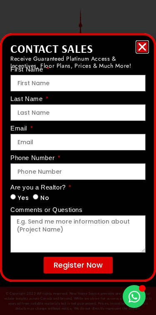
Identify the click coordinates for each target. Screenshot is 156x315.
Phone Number (33, 158)
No (44, 198)
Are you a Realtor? (38, 187)
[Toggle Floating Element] (134, 296)
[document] (78, 157)
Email (19, 128)
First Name (27, 69)
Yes (23, 198)
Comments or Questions (46, 210)
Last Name (27, 99)
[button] (142, 47)
